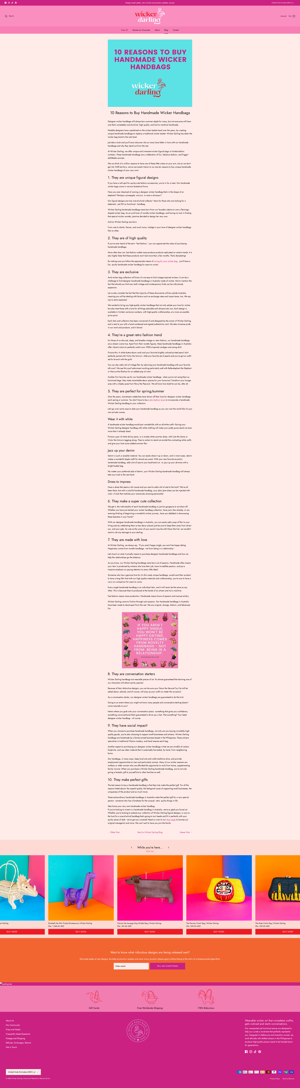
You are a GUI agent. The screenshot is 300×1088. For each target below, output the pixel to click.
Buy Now (81, 931)
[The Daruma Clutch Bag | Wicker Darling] (219, 888)
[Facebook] (5, 3)
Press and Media (13, 1029)
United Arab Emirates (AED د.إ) (282, 3)
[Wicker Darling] (150, 16)
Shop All (124, 30)
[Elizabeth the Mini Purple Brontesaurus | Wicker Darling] (81, 888)
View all (150, 851)
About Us (10, 1020)
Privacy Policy (275, 1078)
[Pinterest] (16, 3)
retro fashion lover (157, 399)
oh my (171, 2)
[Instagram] (9, 3)
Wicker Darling (17, 1078)
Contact (176, 30)
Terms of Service (288, 1078)
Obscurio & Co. (44, 1078)
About (157, 30)
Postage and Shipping (15, 1038)
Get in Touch (11, 1047)
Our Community (13, 1025)
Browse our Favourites (141, 30)
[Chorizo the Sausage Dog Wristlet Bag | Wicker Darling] (150, 888)
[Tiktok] (12, 3)
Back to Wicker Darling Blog (150, 832)
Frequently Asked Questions (18, 1033)
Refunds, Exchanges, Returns (18, 1042)
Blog (166, 30)
